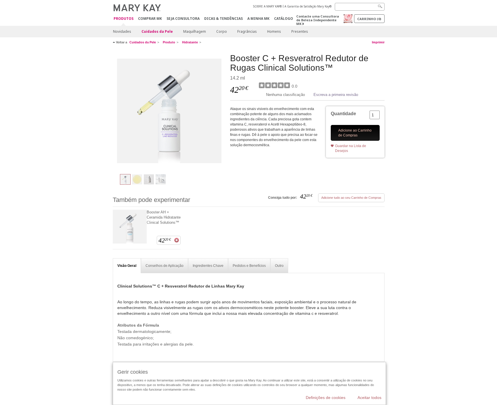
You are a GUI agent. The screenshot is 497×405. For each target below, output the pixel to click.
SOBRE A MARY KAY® (267, 6)
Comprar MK (150, 18)
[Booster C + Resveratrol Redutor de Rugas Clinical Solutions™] (169, 110)
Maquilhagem (194, 31)
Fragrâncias (247, 31)
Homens (274, 31)
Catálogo (283, 18)
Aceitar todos (369, 397)
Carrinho (369, 19)
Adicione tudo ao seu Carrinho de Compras (351, 197)
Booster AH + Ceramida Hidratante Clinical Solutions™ (164, 217)
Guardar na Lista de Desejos (350, 148)
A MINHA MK (258, 18)
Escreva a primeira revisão (336, 94)
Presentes (299, 31)
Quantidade (343, 113)
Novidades (122, 31)
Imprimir (378, 42)
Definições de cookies (325, 397)
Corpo (221, 31)
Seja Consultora (183, 18)
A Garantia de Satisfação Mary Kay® (308, 6)
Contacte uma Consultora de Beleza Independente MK (317, 20)
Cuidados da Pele (157, 31)
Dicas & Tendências (223, 18)
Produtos (123, 19)
